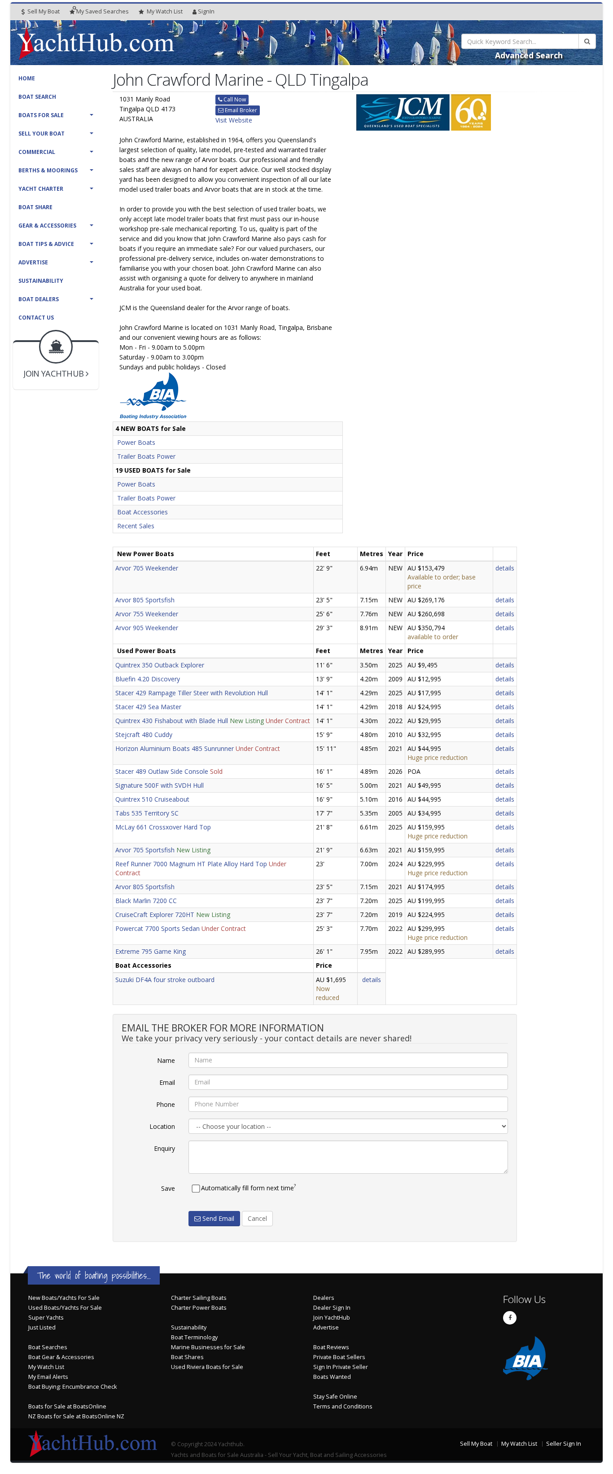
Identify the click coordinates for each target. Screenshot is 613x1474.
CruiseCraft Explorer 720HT (154, 914)
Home (26, 78)
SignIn (206, 11)
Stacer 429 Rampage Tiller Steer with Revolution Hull (191, 693)
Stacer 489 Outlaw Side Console (161, 771)
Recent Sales (135, 526)
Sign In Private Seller (340, 1367)
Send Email (217, 1218)
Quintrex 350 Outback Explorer (159, 665)
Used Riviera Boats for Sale (207, 1367)
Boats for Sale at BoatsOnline (67, 1406)
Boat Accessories (142, 512)
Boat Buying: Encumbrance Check (72, 1387)
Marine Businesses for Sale (208, 1347)
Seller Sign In (563, 1444)
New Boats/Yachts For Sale (64, 1298)
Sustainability (40, 281)
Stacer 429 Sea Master (148, 706)
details (504, 568)
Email (167, 1082)
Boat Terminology (194, 1337)
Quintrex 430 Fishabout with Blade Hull (171, 720)
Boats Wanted (332, 1377)
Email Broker (240, 110)
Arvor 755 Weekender (146, 614)
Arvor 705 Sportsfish (145, 850)
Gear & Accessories (47, 225)
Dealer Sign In (331, 1308)
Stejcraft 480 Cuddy (143, 734)
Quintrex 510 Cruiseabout (152, 799)
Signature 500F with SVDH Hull (159, 785)
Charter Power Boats (199, 1308)
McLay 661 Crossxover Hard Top (163, 827)
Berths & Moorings (48, 170)
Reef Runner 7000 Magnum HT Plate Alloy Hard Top (191, 864)
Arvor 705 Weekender (146, 568)
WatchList (165, 11)
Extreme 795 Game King (150, 951)
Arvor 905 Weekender (146, 627)
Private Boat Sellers (339, 1357)
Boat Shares (187, 1357)
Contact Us (36, 317)
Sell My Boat (43, 11)
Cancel (257, 1218)
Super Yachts (46, 1317)
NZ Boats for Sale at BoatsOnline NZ (76, 1416)
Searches (102, 11)
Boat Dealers (38, 299)
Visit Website (233, 120)
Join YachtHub (331, 1317)
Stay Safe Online (335, 1396)
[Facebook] (510, 1318)
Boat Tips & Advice (46, 244)
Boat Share (35, 207)
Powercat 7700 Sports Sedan (157, 928)
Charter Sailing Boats (199, 1298)
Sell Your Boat (41, 133)
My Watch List (46, 1367)
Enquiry (164, 1148)
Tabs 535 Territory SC (147, 813)
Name (166, 1060)
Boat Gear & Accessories (61, 1357)
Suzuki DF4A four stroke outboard (165, 979)
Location (162, 1126)
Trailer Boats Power (146, 456)
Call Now (234, 99)
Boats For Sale (41, 115)
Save (168, 1188)
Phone (165, 1104)
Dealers (323, 1298)
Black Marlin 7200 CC (146, 900)
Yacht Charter (40, 189)
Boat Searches (47, 1347)
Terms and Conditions (342, 1406)
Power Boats (136, 442)
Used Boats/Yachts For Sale (65, 1308)
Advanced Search (529, 55)
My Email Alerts (48, 1377)
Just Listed (42, 1327)
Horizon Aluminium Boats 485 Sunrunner (174, 748)
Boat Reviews (331, 1347)
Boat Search (37, 97)
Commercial (36, 152)
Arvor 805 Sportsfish (145, 600)
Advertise (33, 262)
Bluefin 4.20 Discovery (147, 679)
